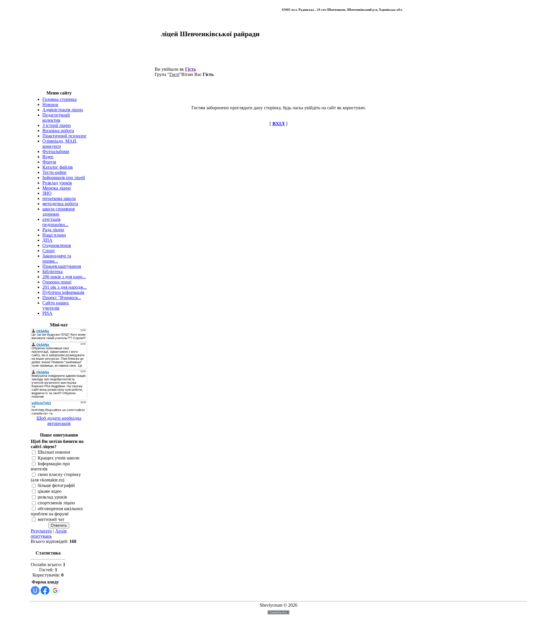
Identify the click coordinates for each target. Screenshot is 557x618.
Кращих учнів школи (58, 457)
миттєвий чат (51, 519)
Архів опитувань (49, 533)
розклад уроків (52, 497)
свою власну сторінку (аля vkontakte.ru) (56, 477)
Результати (41, 530)
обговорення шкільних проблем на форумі (57, 511)
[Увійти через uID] (35, 590)
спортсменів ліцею (56, 502)
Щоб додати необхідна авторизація (59, 421)
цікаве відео (50, 491)
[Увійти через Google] (55, 590)
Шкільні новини (54, 452)
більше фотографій (56, 485)
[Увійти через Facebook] (45, 590)
